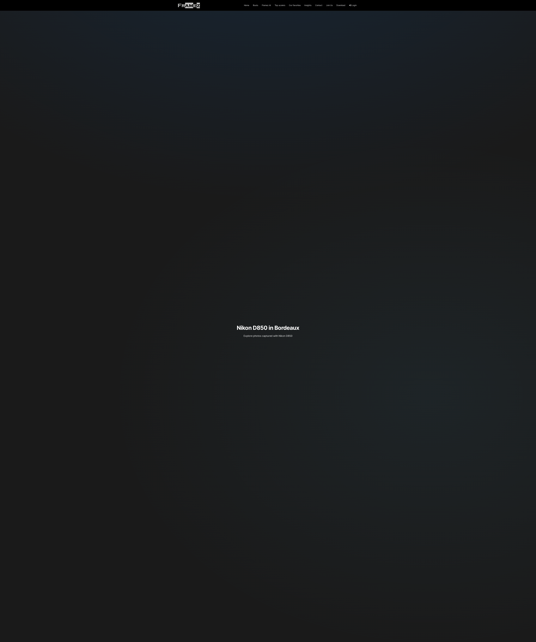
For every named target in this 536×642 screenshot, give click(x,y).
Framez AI (266, 5)
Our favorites (295, 5)
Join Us (329, 5)
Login (354, 5)
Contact (318, 5)
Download (340, 5)
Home (246, 5)
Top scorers (280, 5)
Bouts (255, 5)
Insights (307, 5)
